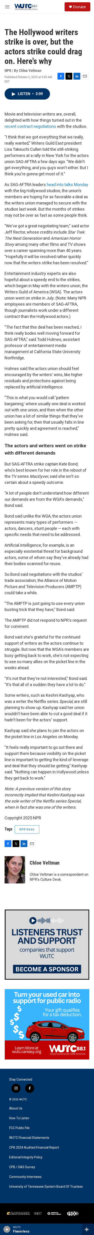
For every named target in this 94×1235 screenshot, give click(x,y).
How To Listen (19, 1118)
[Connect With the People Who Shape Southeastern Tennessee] (47, 945)
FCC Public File (19, 1128)
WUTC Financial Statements (29, 1137)
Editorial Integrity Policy (25, 1157)
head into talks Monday (67, 184)
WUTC (23, 1099)
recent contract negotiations (30, 126)
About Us (15, 1108)
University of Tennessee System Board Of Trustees (46, 1186)
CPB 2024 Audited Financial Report (34, 1147)
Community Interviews (25, 1177)
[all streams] (88, 1229)
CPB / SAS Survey (22, 1167)
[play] (7, 1229)
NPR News (26, 829)
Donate (79, 7)
